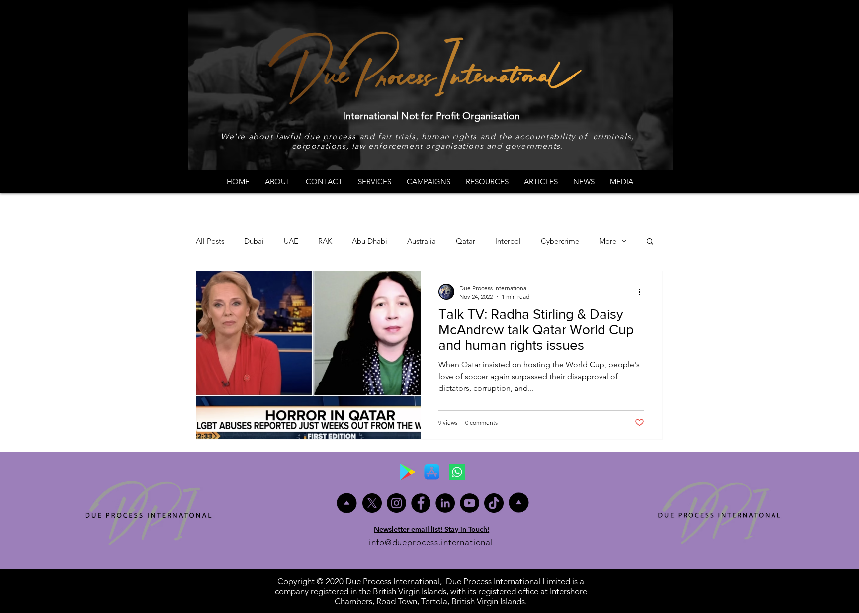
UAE (291, 241)
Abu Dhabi (369, 241)
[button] (650, 242)
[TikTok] (494, 503)
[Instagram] (396, 503)
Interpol (508, 241)
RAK (325, 241)
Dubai (254, 241)
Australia (421, 241)
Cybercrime (560, 241)
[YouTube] (469, 503)
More (607, 241)
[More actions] (643, 292)
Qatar (465, 241)
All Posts (210, 241)
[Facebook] (420, 503)
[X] (372, 503)
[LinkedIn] (445, 503)
